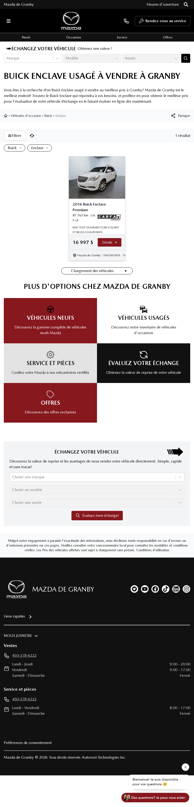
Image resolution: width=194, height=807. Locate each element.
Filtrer (16, 135)
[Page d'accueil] (6, 116)
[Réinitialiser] (32, 136)
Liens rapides (14, 616)
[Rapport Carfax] (109, 217)
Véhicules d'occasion (26, 116)
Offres (167, 37)
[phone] (126, 21)
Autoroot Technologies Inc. (104, 757)
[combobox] (6, 58)
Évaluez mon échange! (100, 515)
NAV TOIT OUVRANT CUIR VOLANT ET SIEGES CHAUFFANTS (96, 230)
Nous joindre (18, 635)
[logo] (71, 21)
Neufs (26, 37)
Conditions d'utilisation (152, 550)
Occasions (73, 37)
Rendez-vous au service (166, 21)
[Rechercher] (186, 4)
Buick (48, 116)
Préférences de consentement (28, 742)
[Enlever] (19, 148)
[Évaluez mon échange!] (185, 58)
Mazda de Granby (19, 4)
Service (122, 37)
